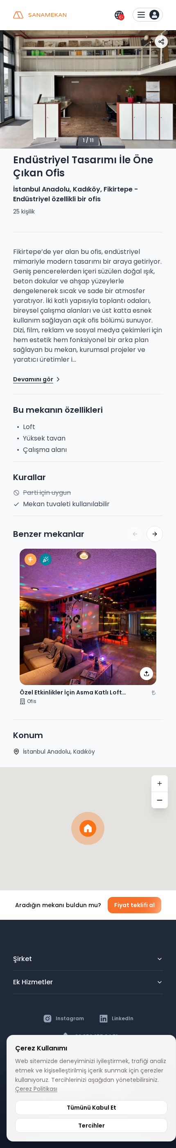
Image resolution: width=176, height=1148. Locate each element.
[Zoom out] (159, 800)
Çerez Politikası (36, 1089)
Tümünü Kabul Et (91, 1108)
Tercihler (91, 1125)
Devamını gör (33, 379)
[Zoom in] (159, 783)
